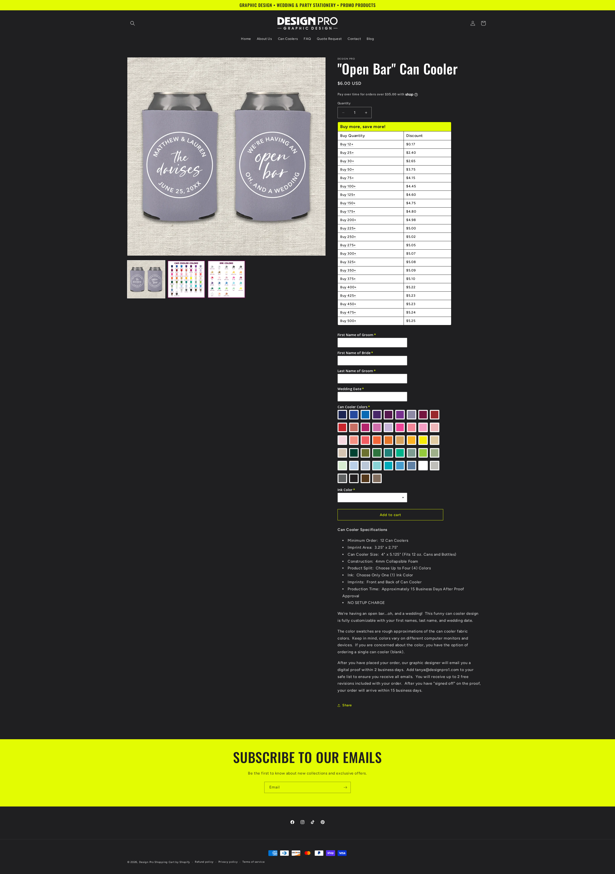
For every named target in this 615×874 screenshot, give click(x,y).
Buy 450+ (348, 304)
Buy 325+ (348, 262)
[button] (132, 23)
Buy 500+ (348, 321)
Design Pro (146, 862)
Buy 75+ (347, 178)
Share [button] (347, 705)
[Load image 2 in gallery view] (186, 279)
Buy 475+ (348, 312)
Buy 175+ (348, 211)
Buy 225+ (348, 228)
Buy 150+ (348, 203)
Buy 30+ (347, 161)
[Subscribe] (345, 787)
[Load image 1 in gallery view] (146, 279)
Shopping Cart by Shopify (172, 862)
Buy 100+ (348, 186)
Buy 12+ (346, 144)
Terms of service (253, 861)
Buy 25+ (347, 153)
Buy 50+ (347, 169)
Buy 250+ (348, 237)
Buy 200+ (348, 220)
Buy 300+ (348, 254)
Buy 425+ (348, 296)
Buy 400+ (348, 287)
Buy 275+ (348, 245)
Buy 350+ (348, 270)
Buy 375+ (348, 279)
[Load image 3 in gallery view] (226, 279)
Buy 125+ (348, 195)
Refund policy (204, 861)
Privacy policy (228, 861)
